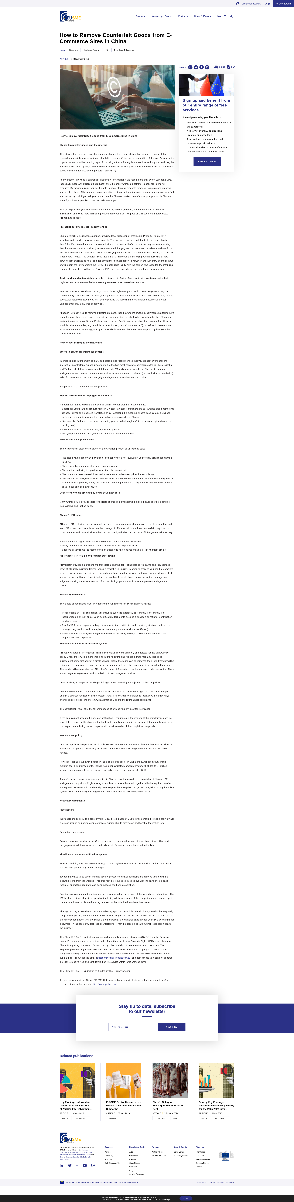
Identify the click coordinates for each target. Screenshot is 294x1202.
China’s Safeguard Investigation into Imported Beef (168, 1105)
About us (200, 1147)
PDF (233, 67)
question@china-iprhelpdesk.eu (113, 957)
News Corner (179, 1152)
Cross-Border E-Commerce (124, 50)
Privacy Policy (202, 1182)
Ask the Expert (283, 3)
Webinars (133, 1167)
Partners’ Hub (157, 1152)
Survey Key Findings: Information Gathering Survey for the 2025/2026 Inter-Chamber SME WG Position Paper (216, 1106)
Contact (199, 1167)
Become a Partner (158, 1156)
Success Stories (202, 1163)
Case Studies (134, 1163)
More (220, 16)
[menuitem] (142, 16)
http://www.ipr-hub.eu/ (104, 984)
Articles (132, 1152)
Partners (183, 16)
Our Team (200, 1156)
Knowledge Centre (162, 16)
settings (166, 1200)
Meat (175, 1118)
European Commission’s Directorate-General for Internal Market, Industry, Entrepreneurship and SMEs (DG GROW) (76, 1152)
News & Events (202, 16)
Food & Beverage (161, 1118)
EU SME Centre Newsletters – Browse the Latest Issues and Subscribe (123, 1105)
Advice (108, 1152)
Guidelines (133, 1156)
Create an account (251, 3)
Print (222, 67)
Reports (132, 1159)
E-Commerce (73, 50)
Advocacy (65, 1118)
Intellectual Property (91, 50)
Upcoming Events (181, 1156)
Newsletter (112, 1118)
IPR (106, 50)
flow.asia (231, 1182)
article (64, 59)
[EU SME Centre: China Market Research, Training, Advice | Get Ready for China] (70, 16)
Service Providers (136, 1174)
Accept (185, 1198)
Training (108, 1159)
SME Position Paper (82, 1118)
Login (267, 3)
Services (140, 16)
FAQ (131, 1171)
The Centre (200, 1152)
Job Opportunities (203, 1159)
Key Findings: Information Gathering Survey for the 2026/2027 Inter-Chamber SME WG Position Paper (75, 1106)
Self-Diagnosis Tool (113, 1163)
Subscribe (171, 1027)
